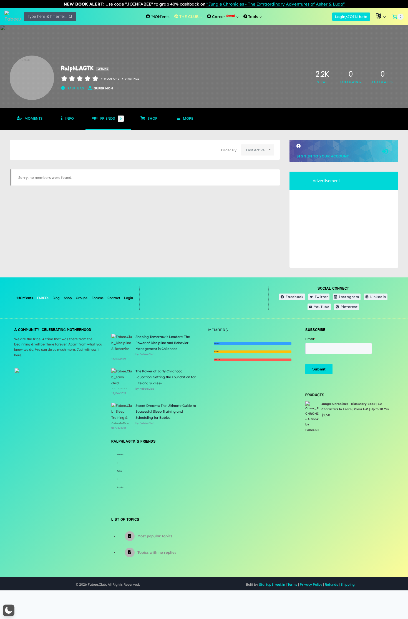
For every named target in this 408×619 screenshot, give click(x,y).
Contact (113, 298)
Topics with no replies (156, 552)
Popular (120, 487)
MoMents (33, 118)
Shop (152, 118)
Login (128, 298)
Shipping (348, 584)
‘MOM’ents (24, 298)
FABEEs (43, 298)
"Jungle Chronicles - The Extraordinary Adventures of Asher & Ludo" (275, 4)
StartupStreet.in (272, 584)
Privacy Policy (311, 584)
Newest (120, 454)
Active (119, 471)
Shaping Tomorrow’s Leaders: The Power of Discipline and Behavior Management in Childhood (162, 343)
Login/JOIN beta (351, 16)
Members (218, 329)
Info (69, 118)
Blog (56, 298)
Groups (81, 298)
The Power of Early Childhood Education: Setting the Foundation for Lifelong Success (165, 377)
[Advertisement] (343, 229)
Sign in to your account (322, 156)
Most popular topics (154, 536)
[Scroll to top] (390, 596)
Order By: (229, 150)
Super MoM (103, 88)
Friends (111, 118)
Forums (98, 298)
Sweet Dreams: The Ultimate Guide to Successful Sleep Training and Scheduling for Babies (165, 412)
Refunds (331, 584)
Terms (292, 584)
